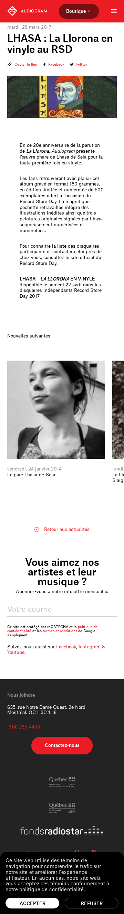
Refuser (92, 903)
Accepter (32, 903)
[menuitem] (27, 11)
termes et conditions (60, 631)
